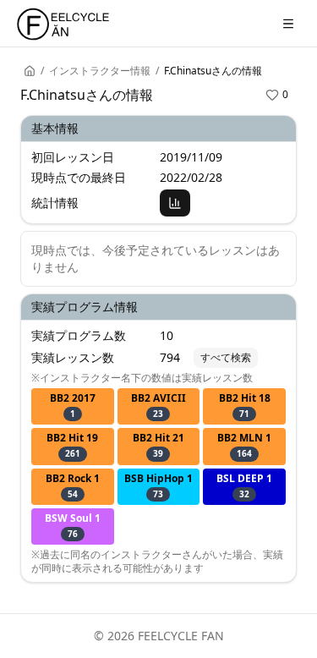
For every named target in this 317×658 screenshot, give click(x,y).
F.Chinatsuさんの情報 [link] (213, 71)
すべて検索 (225, 357)
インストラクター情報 (99, 71)
